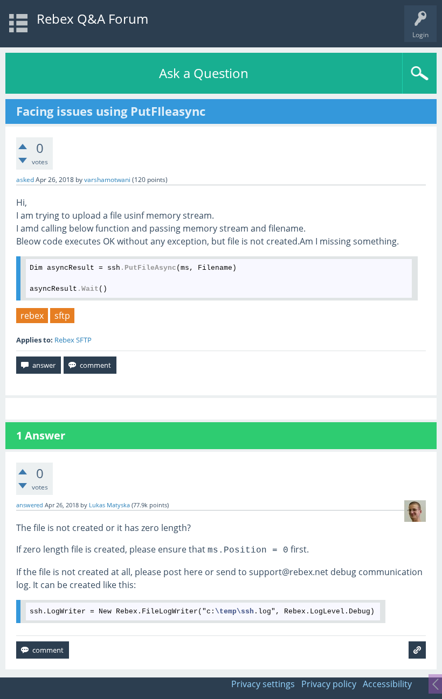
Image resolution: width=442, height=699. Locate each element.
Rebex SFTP (73, 340)
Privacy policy (328, 684)
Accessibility (387, 684)
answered (29, 505)
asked (25, 179)
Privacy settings (263, 684)
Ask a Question (203, 73)
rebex (32, 315)
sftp (62, 315)
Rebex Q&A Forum (92, 18)
